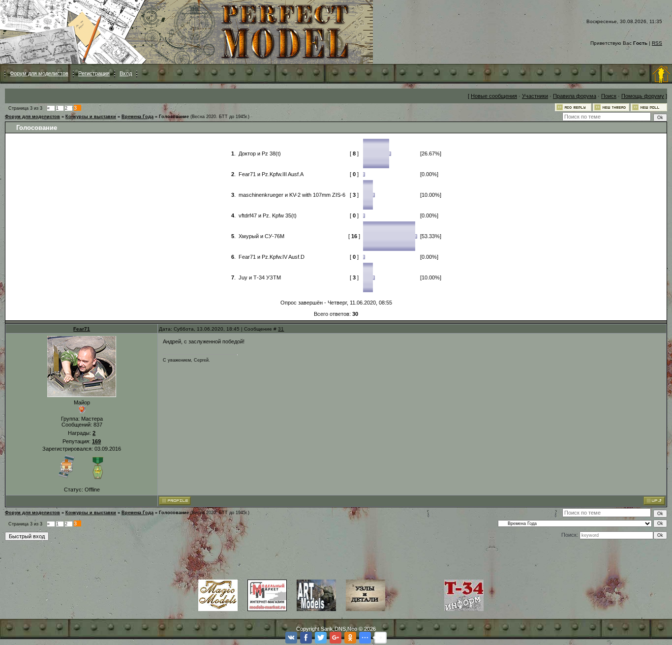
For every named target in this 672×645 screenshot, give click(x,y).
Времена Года (137, 116)
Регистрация (94, 73)
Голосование (174, 116)
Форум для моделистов (39, 73)
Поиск (608, 96)
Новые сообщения (494, 96)
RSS (657, 43)
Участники (535, 96)
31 (281, 329)
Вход (126, 73)
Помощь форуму (642, 96)
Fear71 (81, 329)
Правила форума (574, 96)
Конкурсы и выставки (90, 116)
